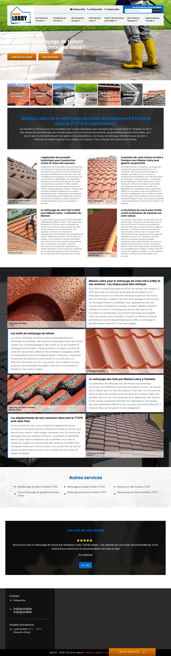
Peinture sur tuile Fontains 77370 (133, 486)
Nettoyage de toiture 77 (41, 19)
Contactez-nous (21, 57)
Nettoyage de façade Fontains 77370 (86, 486)
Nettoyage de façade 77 (77, 19)
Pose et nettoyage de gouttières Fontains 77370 (38, 494)
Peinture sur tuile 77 (95, 19)
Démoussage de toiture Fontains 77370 (137, 492)
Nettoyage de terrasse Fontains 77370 (86, 492)
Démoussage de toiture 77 (152, 19)
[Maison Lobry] (21, 15)
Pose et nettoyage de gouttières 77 (114, 19)
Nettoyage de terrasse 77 (133, 19)
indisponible (78, 9)
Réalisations (50, 57)
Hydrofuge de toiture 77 (59, 19)
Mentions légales (94, 652)
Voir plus (85, 565)
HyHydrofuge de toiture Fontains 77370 (37, 486)
